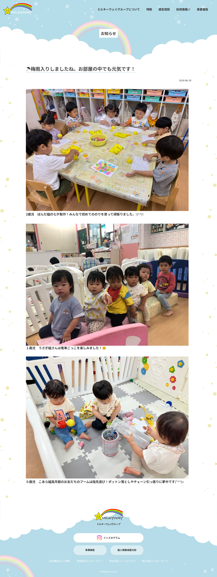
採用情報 (182, 9)
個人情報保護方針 (126, 550)
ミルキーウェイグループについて (118, 9)
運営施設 (164, 9)
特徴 (149, 9)
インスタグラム (111, 537)
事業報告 (202, 9)
